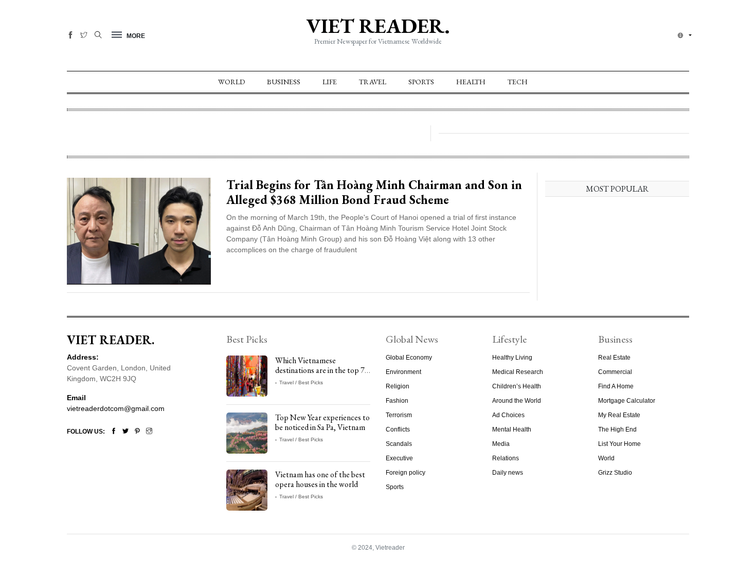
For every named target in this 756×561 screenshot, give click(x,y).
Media (501, 443)
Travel (372, 81)
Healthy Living (512, 357)
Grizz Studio (615, 472)
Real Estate (614, 357)
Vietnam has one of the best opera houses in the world (320, 479)
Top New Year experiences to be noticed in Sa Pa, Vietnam (322, 422)
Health (470, 81)
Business (283, 81)
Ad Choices (508, 415)
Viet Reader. (378, 25)
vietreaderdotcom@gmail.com (116, 408)
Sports (421, 81)
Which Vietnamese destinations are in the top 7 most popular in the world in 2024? (321, 375)
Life (329, 81)
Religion (397, 386)
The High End (617, 429)
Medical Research (517, 372)
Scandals (399, 443)
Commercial (615, 372)
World (231, 81)
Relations (505, 458)
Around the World (516, 400)
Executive (399, 458)
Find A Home (616, 386)
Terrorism (399, 415)
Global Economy (409, 357)
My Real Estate (619, 415)
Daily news (507, 472)
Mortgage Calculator (626, 400)
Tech (518, 81)
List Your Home (619, 443)
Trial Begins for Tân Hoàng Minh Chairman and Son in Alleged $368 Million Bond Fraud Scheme (374, 192)
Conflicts (398, 429)
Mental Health (511, 429)
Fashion (397, 400)
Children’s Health (516, 386)
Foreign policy (405, 472)
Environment (403, 372)
